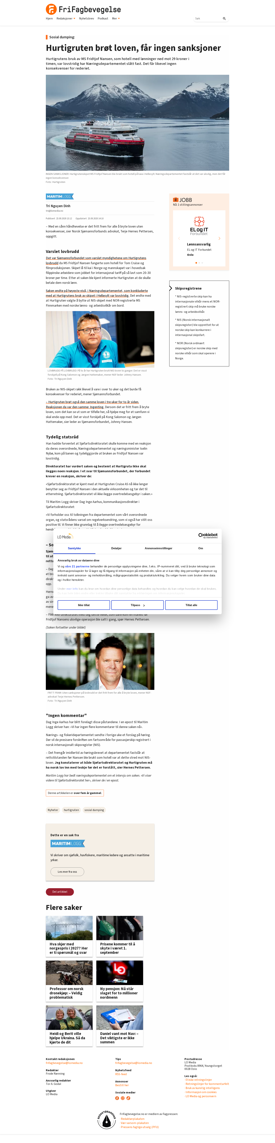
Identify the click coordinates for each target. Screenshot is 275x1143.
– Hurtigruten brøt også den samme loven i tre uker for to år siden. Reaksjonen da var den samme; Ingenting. (92, 404)
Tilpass (135, 605)
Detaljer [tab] (116, 548)
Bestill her (122, 1085)
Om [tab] (200, 548)
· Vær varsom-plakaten (134, 1123)
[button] (219, 238)
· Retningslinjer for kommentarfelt (206, 1084)
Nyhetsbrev (86, 18)
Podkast (103, 18)
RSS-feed (121, 1074)
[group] (199, 238)
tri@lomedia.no (54, 211)
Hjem (49, 18)
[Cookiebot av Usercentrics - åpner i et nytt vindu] (201, 536)
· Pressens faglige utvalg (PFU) (139, 1127)
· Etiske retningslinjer (198, 1080)
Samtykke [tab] (74, 548)
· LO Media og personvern (200, 1096)
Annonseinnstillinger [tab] (158, 548)
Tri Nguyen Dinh (58, 206)
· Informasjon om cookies (200, 1092)
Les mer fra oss (67, 872)
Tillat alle (191, 605)
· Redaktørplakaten (132, 1119)
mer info (72, 588)
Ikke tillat (84, 605)
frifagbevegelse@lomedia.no (64, 1063)
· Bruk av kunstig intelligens (202, 1088)
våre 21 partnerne (77, 566)
